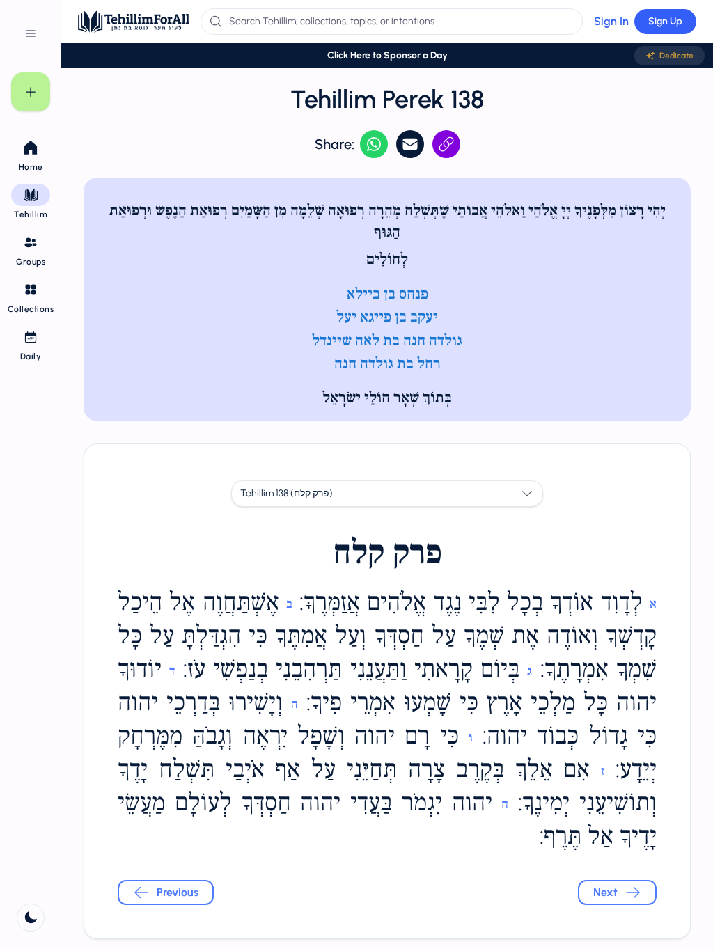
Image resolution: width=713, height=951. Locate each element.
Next (605, 892)
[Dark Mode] (31, 918)
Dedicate (676, 56)
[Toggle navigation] (31, 33)
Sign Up (665, 21)
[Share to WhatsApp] (374, 144)
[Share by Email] (410, 144)
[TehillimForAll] (133, 21)
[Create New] (30, 91)
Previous (177, 892)
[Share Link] (446, 144)
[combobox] (387, 493)
